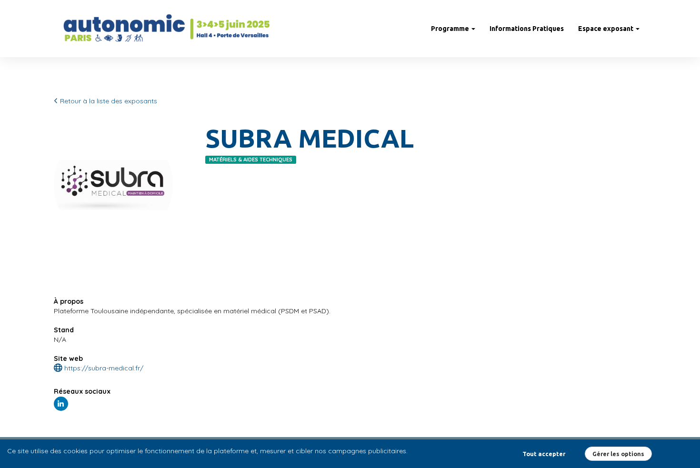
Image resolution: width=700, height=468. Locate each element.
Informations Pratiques (527, 28)
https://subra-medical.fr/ (102, 368)
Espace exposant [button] (606, 28)
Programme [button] (450, 28)
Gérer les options (618, 453)
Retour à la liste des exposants (107, 101)
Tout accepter (543, 453)
